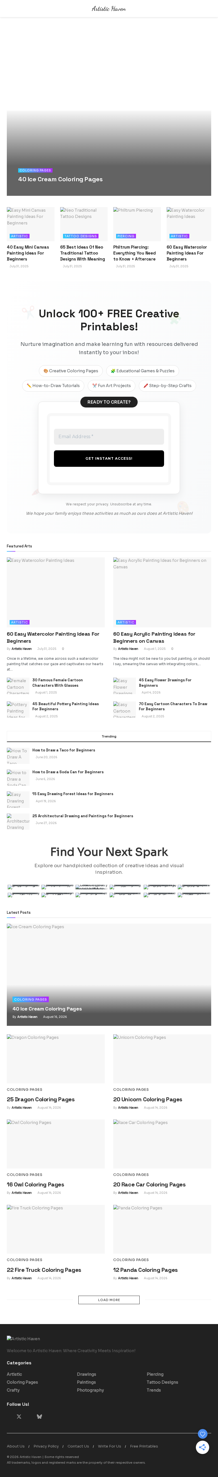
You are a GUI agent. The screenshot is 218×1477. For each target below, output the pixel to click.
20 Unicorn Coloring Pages (147, 1099)
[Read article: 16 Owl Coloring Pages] (56, 1144)
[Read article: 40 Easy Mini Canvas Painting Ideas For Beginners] (30, 224)
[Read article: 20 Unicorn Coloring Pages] (162, 1058)
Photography (90, 1390)
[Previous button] (11, 153)
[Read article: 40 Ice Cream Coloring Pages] (109, 975)
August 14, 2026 (49, 1108)
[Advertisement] (109, 68)
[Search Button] (208, 8)
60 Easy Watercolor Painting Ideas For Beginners (187, 253)
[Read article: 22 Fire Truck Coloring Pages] (56, 1229)
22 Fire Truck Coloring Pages (44, 1270)
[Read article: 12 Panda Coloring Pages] (162, 1229)
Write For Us (109, 1446)
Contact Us (78, 1446)
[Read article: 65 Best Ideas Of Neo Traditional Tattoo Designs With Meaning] (84, 224)
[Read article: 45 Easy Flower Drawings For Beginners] (124, 686)
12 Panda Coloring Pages (145, 1270)
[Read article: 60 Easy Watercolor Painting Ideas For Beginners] (190, 224)
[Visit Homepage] (109, 8)
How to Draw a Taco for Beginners (63, 750)
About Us (16, 1446)
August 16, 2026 (60, 190)
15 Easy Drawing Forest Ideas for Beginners (72, 793)
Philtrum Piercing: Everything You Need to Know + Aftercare (134, 253)
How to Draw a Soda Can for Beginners (68, 772)
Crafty (13, 1390)
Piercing (126, 236)
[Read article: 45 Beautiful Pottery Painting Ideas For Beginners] (18, 709)
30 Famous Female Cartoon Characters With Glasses (57, 683)
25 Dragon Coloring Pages (40, 1099)
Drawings (86, 1374)
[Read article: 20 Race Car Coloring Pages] (162, 1144)
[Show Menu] (9, 8)
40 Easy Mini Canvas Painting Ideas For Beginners (28, 253)
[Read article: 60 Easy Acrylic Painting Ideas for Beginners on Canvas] (162, 592)
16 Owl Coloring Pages (35, 1184)
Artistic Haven (33, 190)
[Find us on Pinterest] (29, 1417)
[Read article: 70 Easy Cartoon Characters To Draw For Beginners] (124, 709)
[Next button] (207, 153)
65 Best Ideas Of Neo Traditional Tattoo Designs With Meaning (82, 253)
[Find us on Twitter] (19, 1416)
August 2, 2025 (46, 716)
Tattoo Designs (80, 236)
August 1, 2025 (154, 649)
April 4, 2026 (151, 692)
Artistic (19, 236)
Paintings (86, 1382)
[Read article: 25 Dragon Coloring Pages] (56, 1058)
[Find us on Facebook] (9, 1417)
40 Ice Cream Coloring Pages (60, 179)
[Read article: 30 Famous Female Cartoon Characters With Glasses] (18, 686)
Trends (154, 1390)
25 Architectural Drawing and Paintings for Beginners (82, 816)
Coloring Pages (35, 170)
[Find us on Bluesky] (39, 1416)
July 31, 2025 (18, 266)
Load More (109, 1300)
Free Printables (144, 1446)
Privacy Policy (46, 1446)
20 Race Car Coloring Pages (149, 1184)
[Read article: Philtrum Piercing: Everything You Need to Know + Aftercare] (137, 224)
